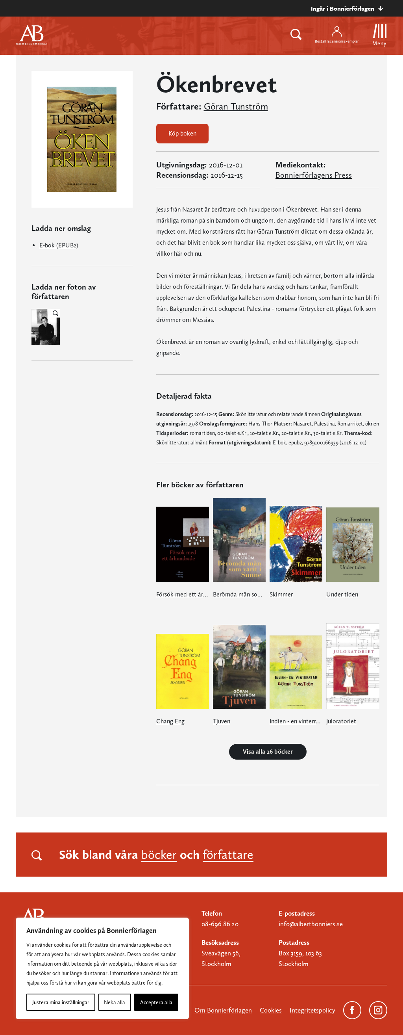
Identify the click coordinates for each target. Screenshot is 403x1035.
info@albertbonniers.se (311, 924)
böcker (159, 854)
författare (228, 854)
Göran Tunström (236, 106)
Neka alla (114, 1002)
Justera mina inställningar (60, 1002)
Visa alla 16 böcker (268, 751)
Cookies (271, 1010)
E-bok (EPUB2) (58, 245)
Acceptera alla (156, 1002)
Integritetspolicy (312, 1010)
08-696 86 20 (220, 924)
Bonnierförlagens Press (313, 175)
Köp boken (182, 133)
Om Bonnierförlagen (223, 1010)
